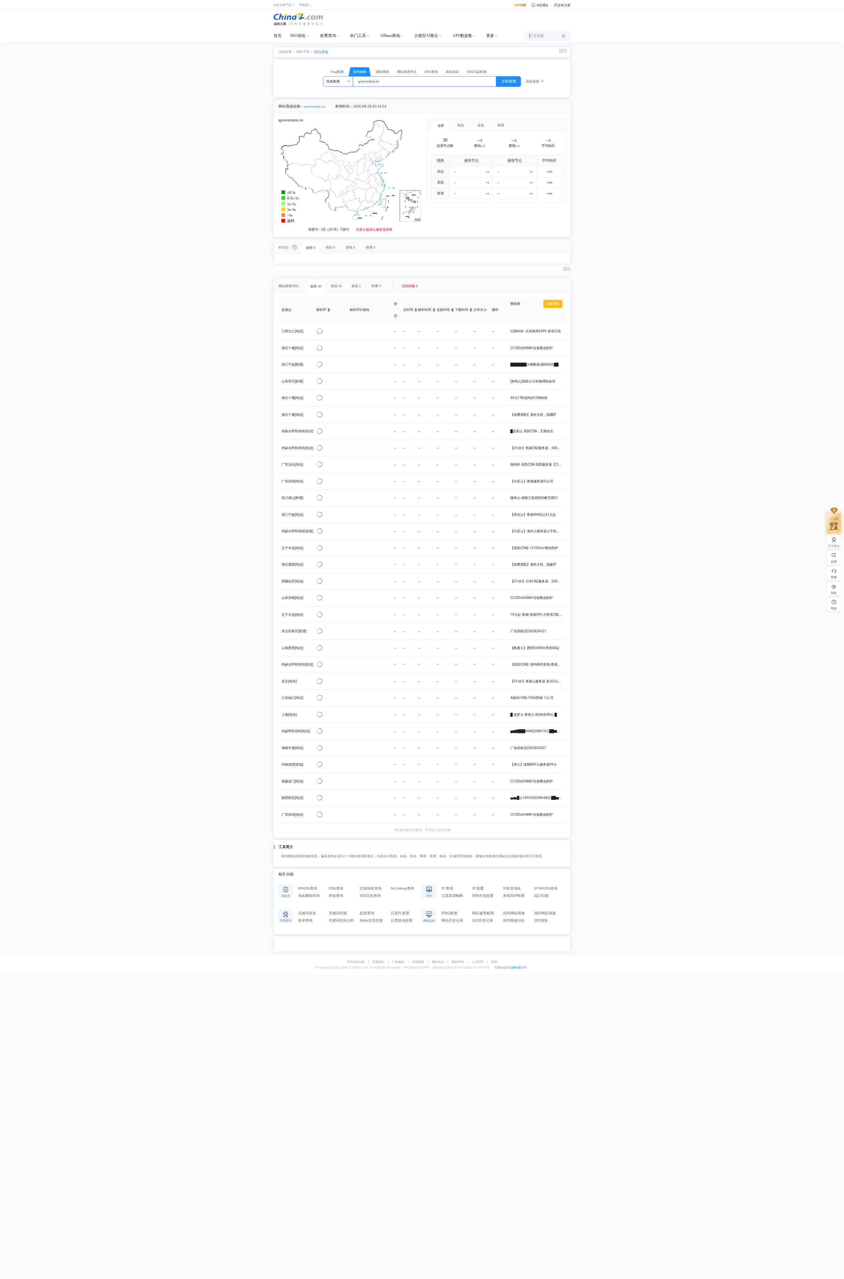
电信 (460, 125)
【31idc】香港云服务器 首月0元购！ (537, 681)
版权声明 (458, 961)
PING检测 (449, 913)
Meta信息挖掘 (371, 920)
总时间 (408, 310)
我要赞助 (552, 304)
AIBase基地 (390, 35)
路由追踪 (452, 72)
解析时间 (424, 310)
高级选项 (532, 81)
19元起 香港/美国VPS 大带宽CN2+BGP (538, 614)
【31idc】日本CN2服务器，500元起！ (538, 581)
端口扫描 (541, 895)
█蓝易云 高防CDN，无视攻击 (531, 431)
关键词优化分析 (341, 920)
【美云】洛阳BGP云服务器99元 (533, 764)
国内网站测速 (514, 913)
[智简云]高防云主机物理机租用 (532, 381)
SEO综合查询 (370, 895)
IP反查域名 (512, 888)
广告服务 (398, 961)
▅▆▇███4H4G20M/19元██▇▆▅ (537, 731)
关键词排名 (307, 913)
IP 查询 (447, 888)
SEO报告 (541, 920)
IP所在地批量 (483, 895)
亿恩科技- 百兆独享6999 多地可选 (535, 331)
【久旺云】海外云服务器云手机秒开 (536, 531)
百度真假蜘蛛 (452, 895)
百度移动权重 (401, 920)
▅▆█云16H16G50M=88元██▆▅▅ (538, 798)
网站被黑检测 (483, 913)
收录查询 (305, 920)
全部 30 (315, 286)
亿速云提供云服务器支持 (374, 229)
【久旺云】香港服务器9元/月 (531, 481)
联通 (500, 125)
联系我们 (378, 961)
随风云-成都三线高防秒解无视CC (534, 498)
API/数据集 (462, 35)
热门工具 (358, 35)
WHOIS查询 (307, 888)
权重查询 (328, 35)
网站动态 (438, 961)
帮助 (494, 961)
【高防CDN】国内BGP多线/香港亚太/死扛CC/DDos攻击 (551, 664)
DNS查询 (431, 72)
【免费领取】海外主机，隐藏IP (533, 414)
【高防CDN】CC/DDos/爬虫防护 (534, 548)
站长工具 (303, 51)
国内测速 (321, 51)
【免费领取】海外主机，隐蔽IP (533, 564)
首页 (278, 35)
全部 (440, 125)
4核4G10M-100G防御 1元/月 (532, 698)
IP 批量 (478, 888)
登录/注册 (564, 5)
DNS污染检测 (477, 72)
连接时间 (443, 310)
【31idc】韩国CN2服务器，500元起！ (538, 448)
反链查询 (367, 913)
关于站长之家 (356, 961)
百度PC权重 (400, 913)
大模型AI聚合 (426, 35)
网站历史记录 (452, 920)
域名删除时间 (309, 895)
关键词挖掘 (338, 913)
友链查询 (336, 895)
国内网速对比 (514, 920)
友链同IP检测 (514, 895)
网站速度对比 (407, 72)
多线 (480, 125)
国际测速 (382, 72)
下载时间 (461, 310)
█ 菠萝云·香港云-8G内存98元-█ (533, 714)
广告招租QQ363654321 (528, 631)
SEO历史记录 (482, 920)
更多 (490, 35)
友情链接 (418, 961)
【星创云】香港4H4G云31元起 (533, 514)
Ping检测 (337, 72)
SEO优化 (298, 35)
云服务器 (515, 967)
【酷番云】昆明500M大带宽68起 (534, 648)
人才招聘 (477, 961)
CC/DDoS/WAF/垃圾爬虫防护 (531, 348)
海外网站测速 (545, 913)
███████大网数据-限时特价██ (534, 364)
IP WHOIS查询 (546, 888)
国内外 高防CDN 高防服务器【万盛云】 (539, 464)
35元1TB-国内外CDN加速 (528, 398)
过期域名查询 (370, 888)
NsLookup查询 (402, 888)
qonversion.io (314, 106)
